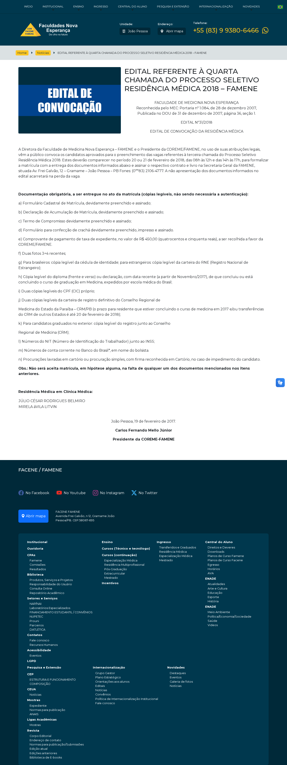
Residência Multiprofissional (124, 564)
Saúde (212, 621)
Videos (213, 625)
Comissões (37, 564)
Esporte (213, 597)
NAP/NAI (35, 603)
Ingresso (101, 6)
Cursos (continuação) (119, 555)
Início (28, 6)
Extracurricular (114, 573)
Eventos (35, 655)
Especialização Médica (120, 560)
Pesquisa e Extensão (173, 6)
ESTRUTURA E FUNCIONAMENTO (53, 679)
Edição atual (39, 748)
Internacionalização (216, 6)
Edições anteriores (43, 753)
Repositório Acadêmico (47, 593)
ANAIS (34, 714)
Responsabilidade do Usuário (51, 584)
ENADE (210, 578)
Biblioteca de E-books (46, 757)
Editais (100, 686)
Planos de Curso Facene (225, 560)
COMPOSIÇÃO (40, 684)
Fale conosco (39, 640)
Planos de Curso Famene (226, 556)
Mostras (33, 700)
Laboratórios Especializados (50, 608)
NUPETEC (36, 616)
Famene (36, 560)
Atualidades (216, 584)
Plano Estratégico (108, 677)
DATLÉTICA (37, 629)
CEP (30, 674)
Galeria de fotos (181, 681)
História (213, 601)
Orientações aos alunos (112, 681)
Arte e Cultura (217, 588)
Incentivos (110, 583)
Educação (215, 592)
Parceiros (36, 625)
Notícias (43, 53)
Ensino (78, 6)
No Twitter (148, 493)
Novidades (251, 6)
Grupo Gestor (105, 673)
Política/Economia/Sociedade (229, 616)
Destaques (178, 673)
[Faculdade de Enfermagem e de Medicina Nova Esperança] (49, 28)
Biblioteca (35, 574)
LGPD (31, 661)
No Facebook (37, 493)
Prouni (34, 621)
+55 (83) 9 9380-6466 (226, 30)
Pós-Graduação (115, 569)
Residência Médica (173, 551)
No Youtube (75, 493)
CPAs (31, 555)
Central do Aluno (132, 6)
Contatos (34, 635)
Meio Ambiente (219, 612)
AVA (211, 573)
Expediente (38, 705)
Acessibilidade (39, 650)
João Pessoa (137, 31)
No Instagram (112, 493)
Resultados (38, 569)
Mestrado (111, 577)
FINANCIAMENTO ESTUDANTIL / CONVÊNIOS (61, 612)
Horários (214, 569)
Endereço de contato (45, 740)
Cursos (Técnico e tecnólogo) (126, 548)
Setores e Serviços (42, 598)
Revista (33, 730)
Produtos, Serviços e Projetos (51, 580)
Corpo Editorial (40, 736)
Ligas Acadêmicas (42, 719)
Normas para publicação (47, 710)
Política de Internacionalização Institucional (126, 699)
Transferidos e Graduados (177, 547)
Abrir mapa (174, 31)
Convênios (103, 694)
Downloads (216, 551)
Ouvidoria (35, 548)
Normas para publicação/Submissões (57, 744)
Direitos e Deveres (221, 547)
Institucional (53, 6)
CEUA (31, 689)
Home (22, 53)
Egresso (213, 564)
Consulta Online (41, 588)
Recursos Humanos (44, 645)
